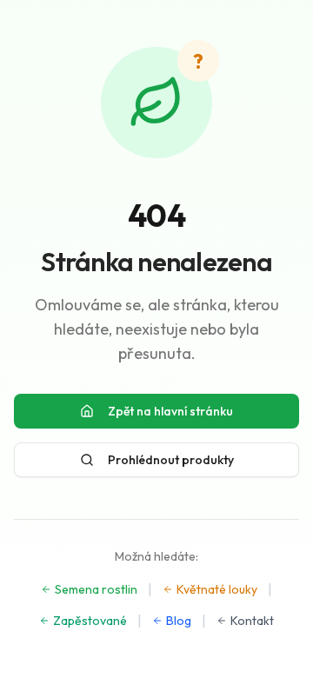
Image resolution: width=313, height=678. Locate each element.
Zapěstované (90, 620)
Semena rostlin (96, 589)
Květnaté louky (216, 589)
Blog (178, 620)
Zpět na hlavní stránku (170, 411)
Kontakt (252, 620)
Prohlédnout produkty (171, 460)
